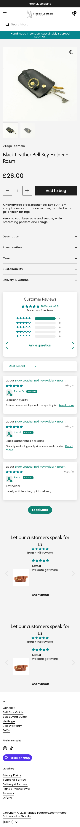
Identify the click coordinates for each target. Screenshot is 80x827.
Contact (9, 708)
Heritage (9, 721)
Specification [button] (12, 247)
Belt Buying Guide (15, 717)
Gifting (7, 798)
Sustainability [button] (13, 269)
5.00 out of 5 (50, 306)
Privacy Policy (12, 775)
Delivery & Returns (15, 784)
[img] (14, 386)
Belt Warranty (12, 726)
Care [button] (6, 258)
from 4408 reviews (40, 552)
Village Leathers (38, 813)
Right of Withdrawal (16, 789)
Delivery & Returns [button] (16, 280)
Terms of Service (14, 780)
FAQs (6, 730)
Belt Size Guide (13, 712)
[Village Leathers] (39, 14)
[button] (73, 14)
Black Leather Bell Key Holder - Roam (40, 380)
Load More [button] (40, 510)
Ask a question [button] (40, 345)
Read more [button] (66, 405)
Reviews (8, 793)
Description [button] (11, 236)
